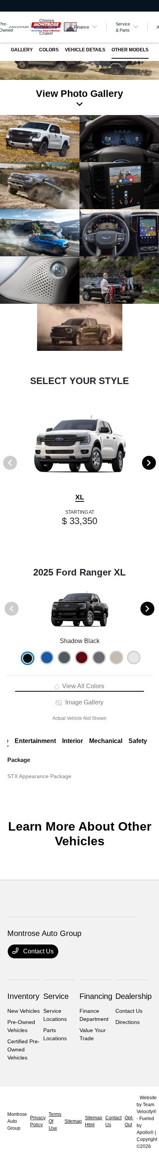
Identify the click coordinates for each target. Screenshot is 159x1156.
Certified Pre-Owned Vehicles (23, 1049)
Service (56, 996)
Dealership (133, 996)
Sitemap (73, 1121)
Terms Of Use (55, 1121)
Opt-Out (129, 1121)
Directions (127, 1022)
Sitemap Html (93, 1121)
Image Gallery (83, 702)
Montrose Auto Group (17, 1121)
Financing (96, 996)
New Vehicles (23, 1011)
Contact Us (38, 951)
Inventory (23, 996)
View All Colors (82, 686)
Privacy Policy (38, 1121)
